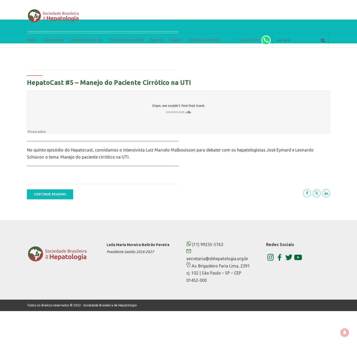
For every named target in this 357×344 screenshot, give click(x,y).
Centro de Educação (86, 40)
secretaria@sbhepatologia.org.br (217, 258)
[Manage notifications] (345, 332)
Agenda (156, 40)
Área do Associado (204, 40)
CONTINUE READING (50, 194)
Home (31, 40)
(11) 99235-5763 (207, 244)
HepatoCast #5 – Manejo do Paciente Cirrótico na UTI (109, 82)
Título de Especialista (126, 40)
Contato (175, 40)
